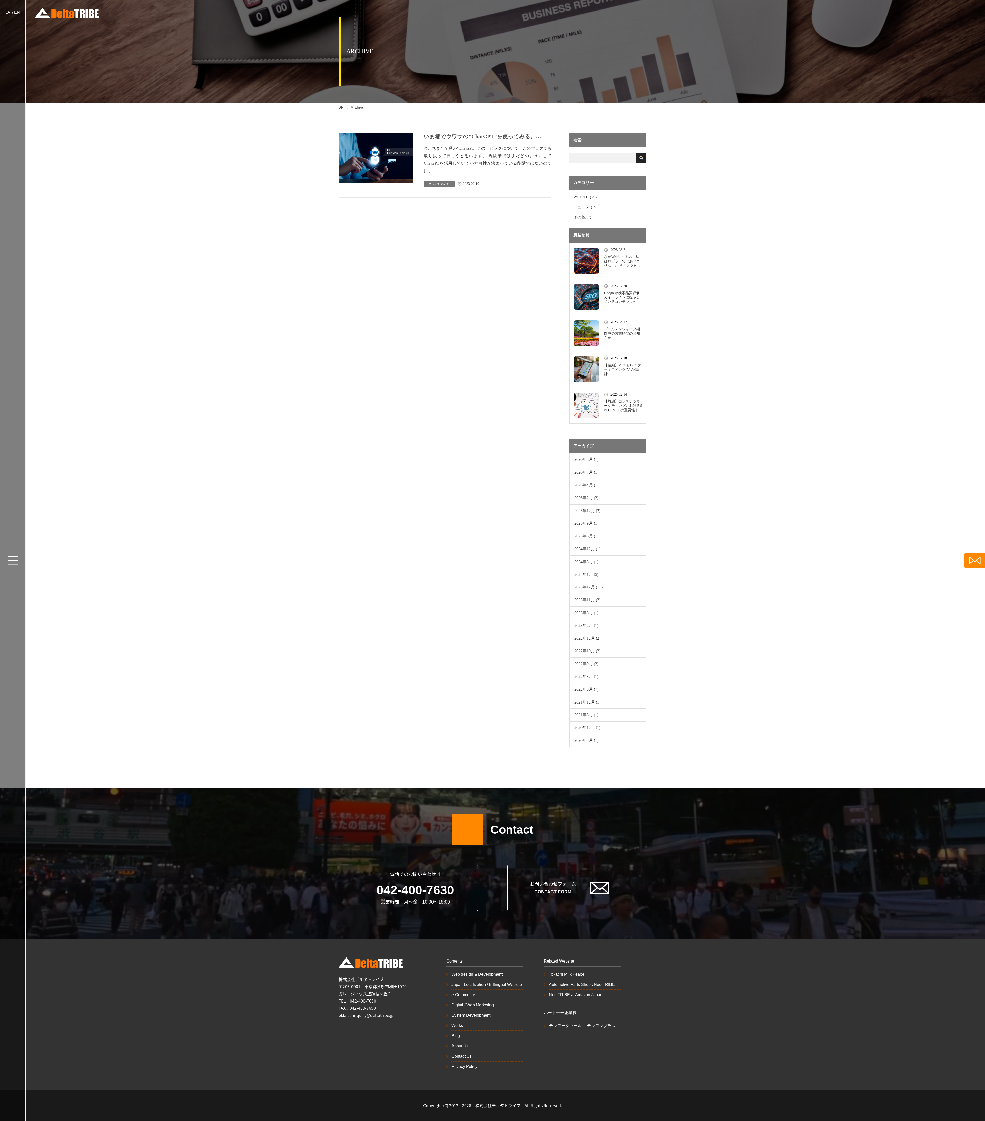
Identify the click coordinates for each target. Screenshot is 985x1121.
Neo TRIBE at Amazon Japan (576, 995)
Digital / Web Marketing (472, 1005)
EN (17, 12)
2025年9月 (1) (586, 523)
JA (7, 12)
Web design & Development (477, 974)
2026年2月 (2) (586, 498)
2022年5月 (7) (586, 689)
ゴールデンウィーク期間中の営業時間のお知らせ (622, 333)
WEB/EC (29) (585, 197)
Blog (455, 1036)
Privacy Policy (464, 1066)
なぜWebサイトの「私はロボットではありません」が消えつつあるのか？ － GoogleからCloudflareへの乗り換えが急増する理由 (623, 261)
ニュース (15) (585, 207)
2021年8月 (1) (586, 715)
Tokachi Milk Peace (566, 974)
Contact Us (461, 1056)
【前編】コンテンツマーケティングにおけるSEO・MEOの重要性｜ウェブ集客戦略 (623, 405)
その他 (444, 184)
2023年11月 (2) (587, 600)
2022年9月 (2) (586, 664)
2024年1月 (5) (586, 574)
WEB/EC (434, 184)
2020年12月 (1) (587, 727)
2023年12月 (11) (588, 587)
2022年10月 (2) (587, 651)
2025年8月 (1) (586, 536)
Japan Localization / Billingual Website (486, 984)
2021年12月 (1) (587, 702)
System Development (470, 1015)
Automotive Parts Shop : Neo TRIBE (582, 984)
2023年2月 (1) (586, 625)
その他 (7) (582, 217)
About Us (459, 1046)
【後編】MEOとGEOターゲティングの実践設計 (622, 369)
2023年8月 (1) (586, 612)
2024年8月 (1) (586, 561)
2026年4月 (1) (586, 485)
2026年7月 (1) (586, 472)
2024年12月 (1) (587, 549)
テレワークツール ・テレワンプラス (582, 1026)
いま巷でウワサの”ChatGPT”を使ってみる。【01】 (480, 136)
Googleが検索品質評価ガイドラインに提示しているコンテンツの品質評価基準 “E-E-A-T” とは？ (622, 297)
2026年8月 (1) (586, 459)
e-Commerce (463, 995)
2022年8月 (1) (586, 676)
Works (457, 1025)
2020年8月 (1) (586, 740)
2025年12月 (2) (587, 510)
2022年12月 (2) (587, 638)
